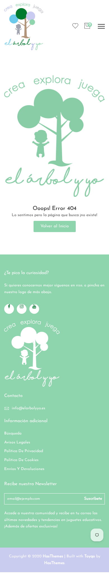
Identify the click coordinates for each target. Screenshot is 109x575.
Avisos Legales (17, 442)
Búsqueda (13, 433)
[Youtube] (34, 309)
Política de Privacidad (23, 451)
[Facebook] (9, 309)
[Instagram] (22, 309)
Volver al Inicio (55, 226)
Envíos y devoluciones (24, 469)
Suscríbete (93, 499)
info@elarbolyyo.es (28, 408)
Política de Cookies (21, 460)
